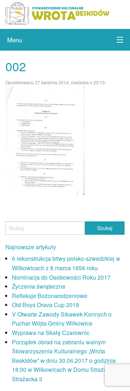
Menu (14, 39)
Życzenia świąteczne (38, 286)
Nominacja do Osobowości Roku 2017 (61, 277)
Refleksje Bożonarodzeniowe (49, 296)
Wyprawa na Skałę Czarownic (51, 332)
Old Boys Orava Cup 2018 (45, 305)
